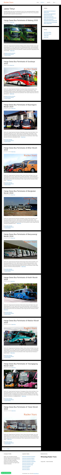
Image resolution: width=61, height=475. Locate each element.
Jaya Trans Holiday (47, 32)
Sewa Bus (42, 2)
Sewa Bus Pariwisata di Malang (28, 458)
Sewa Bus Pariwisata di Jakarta (28, 459)
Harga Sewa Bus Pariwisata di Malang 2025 (21, 20)
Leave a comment (8, 55)
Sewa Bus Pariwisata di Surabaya (28, 456)
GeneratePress (36, 473)
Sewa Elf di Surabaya (26, 466)
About (54, 2)
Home (38, 2)
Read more (12, 50)
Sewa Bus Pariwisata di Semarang (28, 461)
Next (8, 448)
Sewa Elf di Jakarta (26, 469)
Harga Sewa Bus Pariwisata (9, 54)
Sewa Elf (48, 2)
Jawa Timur (10, 53)
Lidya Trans (46, 37)
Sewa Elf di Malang (26, 467)
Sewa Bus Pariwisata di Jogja (28, 463)
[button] (6, 473)
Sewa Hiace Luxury (47, 33)
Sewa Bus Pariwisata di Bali (27, 464)
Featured (6, 53)
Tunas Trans (46, 35)
